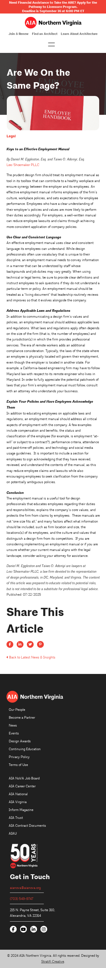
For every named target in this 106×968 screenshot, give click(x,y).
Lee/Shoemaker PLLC (23, 165)
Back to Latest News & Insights (32, 657)
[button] (51, 44)
